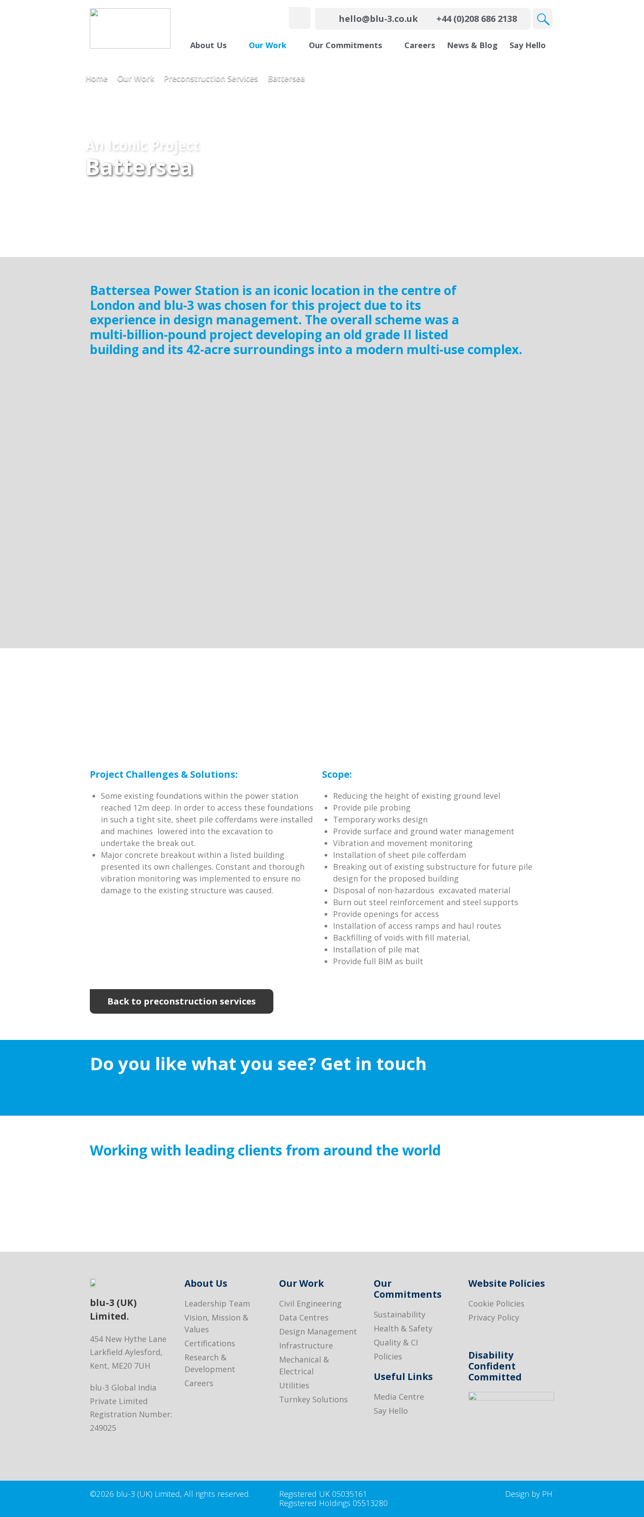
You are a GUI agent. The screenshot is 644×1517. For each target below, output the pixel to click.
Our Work (135, 78)
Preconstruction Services (211, 78)
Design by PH (528, 1494)
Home (96, 78)
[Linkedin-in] (95, 1448)
